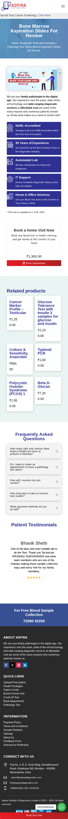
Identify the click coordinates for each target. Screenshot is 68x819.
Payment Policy (12, 722)
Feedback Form (12, 741)
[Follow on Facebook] (6, 665)
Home (14, 43)
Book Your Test (34, 815)
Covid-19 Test (11, 697)
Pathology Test (15, 47)
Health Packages (13, 686)
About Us (8, 737)
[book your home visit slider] (34, 89)
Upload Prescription (14, 682)
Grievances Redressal (15, 745)
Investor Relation (12, 730)
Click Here (39, 15)
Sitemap (8, 733)
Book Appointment (35, 263)
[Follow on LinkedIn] (25, 665)
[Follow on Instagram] (18, 665)
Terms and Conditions (15, 726)
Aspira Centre (11, 689)
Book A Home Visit (13, 693)
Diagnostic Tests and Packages (37, 43)
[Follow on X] (12, 665)
